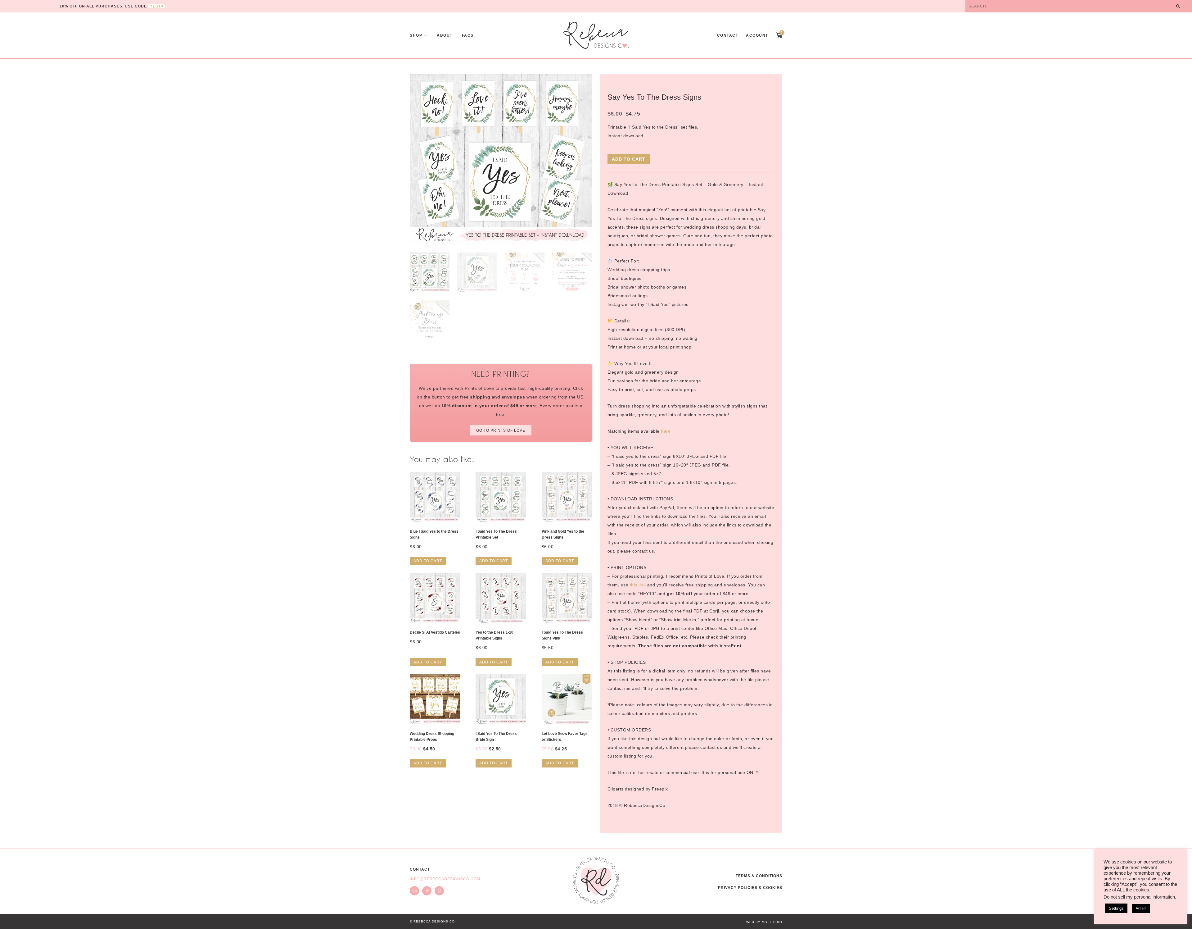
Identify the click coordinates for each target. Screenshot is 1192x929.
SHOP (416, 35)
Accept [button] (1141, 908)
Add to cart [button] (427, 561)
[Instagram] (414, 890)
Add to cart (628, 159)
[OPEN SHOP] (425, 35)
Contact (727, 35)
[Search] (1178, 6)
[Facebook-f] (426, 890)
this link (638, 584)
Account (757, 35)
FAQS (468, 35)
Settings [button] (1116, 908)
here (665, 431)
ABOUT (445, 35)
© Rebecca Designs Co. (433, 921)
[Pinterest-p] (439, 890)
